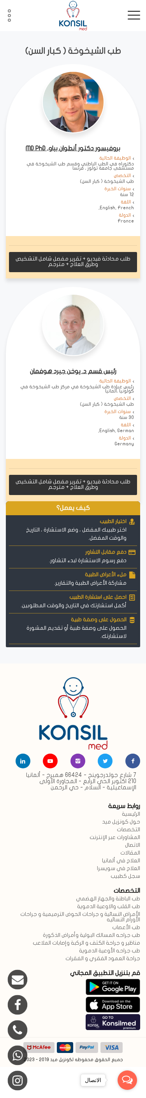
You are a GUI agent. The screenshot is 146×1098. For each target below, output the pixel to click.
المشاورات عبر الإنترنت (115, 837)
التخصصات (128, 829)
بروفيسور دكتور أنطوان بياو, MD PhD (73, 148)
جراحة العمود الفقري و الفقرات (102, 958)
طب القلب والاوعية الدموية (108, 906)
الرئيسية (131, 814)
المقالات (130, 853)
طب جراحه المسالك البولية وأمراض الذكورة (91, 935)
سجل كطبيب (125, 876)
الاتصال (132, 845)
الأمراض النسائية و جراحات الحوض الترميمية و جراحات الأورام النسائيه (80, 917)
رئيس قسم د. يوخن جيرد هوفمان (73, 371)
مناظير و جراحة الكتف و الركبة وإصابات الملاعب (86, 943)
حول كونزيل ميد (121, 822)
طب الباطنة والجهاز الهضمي (108, 899)
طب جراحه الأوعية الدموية (109, 951)
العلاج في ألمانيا (121, 860)
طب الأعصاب (126, 927)
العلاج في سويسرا (118, 868)
